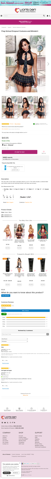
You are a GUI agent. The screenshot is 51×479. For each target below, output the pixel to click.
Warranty (37, 442)
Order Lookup (38, 435)
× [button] (19, 463)
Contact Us (5, 444)
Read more (12, 470)
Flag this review (5, 363)
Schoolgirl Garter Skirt (8, 240)
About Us (5, 435)
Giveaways (21, 442)
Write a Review (17, 123)
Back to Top (25, 395)
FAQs (36, 437)
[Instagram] (2, 422)
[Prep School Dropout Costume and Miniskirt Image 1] (25, 63)
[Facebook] (10, 422)
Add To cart (20, 152)
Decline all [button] (15, 472)
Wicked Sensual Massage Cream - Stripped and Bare (43, 274)
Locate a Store (22, 437)
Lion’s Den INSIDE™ (23, 439)
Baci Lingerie (10, 202)
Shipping (37, 439)
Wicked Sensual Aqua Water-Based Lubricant (7, 274)
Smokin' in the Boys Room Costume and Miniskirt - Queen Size (19, 241)
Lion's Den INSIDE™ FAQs (27, 454)
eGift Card (21, 444)
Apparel (9, 27)
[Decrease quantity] (3, 148)
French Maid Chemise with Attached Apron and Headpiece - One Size (19, 275)
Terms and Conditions (40, 447)
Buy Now (7, 247)
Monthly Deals (22, 440)
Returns (37, 440)
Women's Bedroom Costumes (19, 27)
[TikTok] (12, 422)
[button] (1, 16)
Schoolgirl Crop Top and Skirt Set (42, 240)
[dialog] (11, 470)
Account (21, 435)
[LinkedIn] (14, 422)
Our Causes (5, 442)
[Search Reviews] (47, 334)
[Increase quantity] (7, 148)
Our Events (5, 440)
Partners (5, 439)
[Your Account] (47, 16)
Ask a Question (5, 128)
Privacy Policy (38, 444)
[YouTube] (5, 422)
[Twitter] (8, 422)
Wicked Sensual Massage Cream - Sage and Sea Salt (31, 274)
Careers (5, 437)
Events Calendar (16, 454)
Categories (4, 27)
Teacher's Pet (28, 202)
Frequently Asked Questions (19, 456)
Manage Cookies (39, 445)
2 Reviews (12, 123)
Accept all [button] (6, 472)
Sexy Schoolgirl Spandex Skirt (31, 240)
